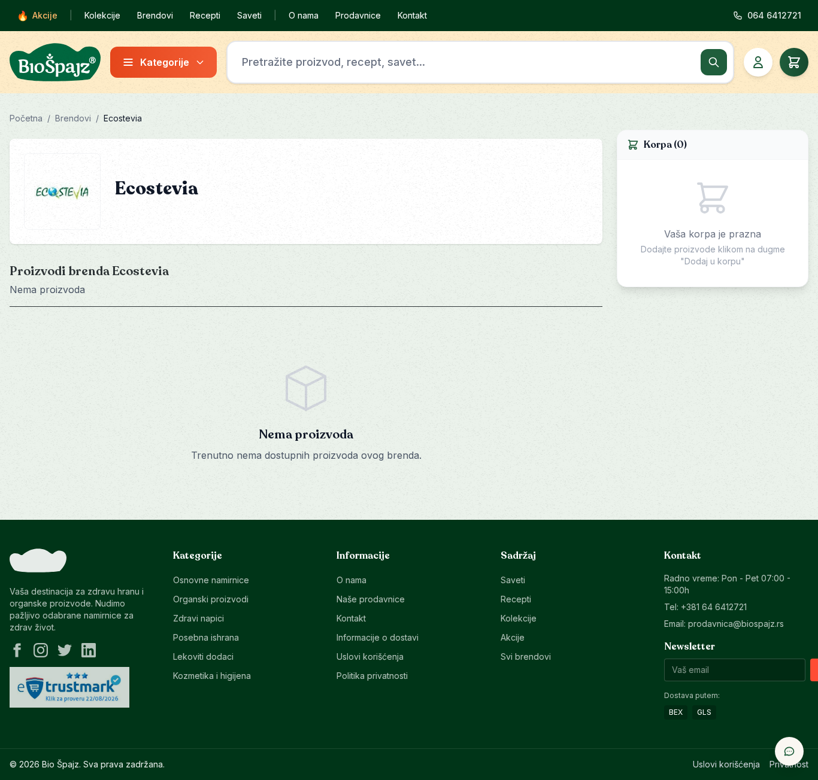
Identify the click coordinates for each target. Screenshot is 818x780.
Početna (26, 118)
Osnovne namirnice (211, 580)
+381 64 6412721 (714, 607)
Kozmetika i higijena (212, 676)
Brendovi (155, 15)
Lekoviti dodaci (203, 656)
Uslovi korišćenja (370, 656)
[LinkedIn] (88, 650)
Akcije (37, 16)
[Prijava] (758, 62)
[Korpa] (794, 62)
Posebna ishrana (206, 637)
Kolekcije (102, 15)
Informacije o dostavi (378, 637)
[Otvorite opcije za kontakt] (789, 751)
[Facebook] (17, 650)
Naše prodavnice (371, 599)
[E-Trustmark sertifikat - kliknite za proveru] (69, 687)
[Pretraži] (714, 62)
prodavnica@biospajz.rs (736, 623)
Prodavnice (358, 15)
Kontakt (412, 15)
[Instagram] (41, 650)
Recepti (205, 15)
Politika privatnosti (372, 676)
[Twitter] (64, 650)
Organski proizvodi (211, 599)
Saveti (249, 15)
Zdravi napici (198, 618)
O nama (304, 15)
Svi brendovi (526, 656)
